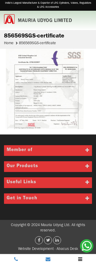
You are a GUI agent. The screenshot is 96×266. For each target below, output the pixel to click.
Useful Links (21, 182)
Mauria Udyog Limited (45, 21)
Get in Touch (22, 198)
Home (9, 43)
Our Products (22, 166)
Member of (19, 150)
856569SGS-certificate (37, 43)
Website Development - (37, 249)
